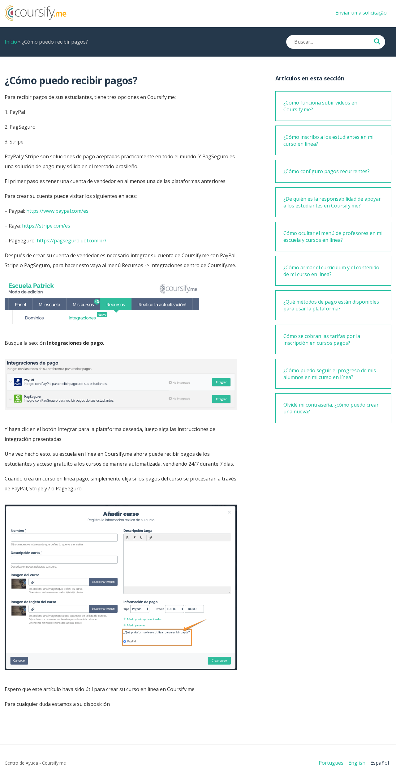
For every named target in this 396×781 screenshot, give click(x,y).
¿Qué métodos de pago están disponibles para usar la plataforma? (331, 305)
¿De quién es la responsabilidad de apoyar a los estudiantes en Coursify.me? (332, 202)
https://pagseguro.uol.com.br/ (71, 240)
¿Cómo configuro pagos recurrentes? (326, 171)
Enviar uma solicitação (361, 12)
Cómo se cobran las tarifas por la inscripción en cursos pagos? (321, 339)
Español (379, 762)
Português (331, 762)
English (356, 762)
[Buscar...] (377, 42)
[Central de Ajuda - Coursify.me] (36, 19)
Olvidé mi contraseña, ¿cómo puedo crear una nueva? (331, 408)
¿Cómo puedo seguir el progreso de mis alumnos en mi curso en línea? (329, 374)
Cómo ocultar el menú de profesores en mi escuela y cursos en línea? (332, 236)
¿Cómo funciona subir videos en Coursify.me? (320, 106)
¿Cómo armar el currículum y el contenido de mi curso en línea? (331, 271)
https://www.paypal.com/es (57, 210)
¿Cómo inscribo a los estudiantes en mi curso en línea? (328, 140)
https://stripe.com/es (46, 225)
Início (11, 41)
